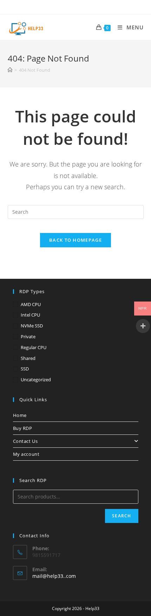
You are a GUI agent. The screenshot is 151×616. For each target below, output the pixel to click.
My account (26, 454)
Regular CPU (33, 347)
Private (28, 336)
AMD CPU (31, 304)
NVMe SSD (32, 326)
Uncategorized (36, 379)
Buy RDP (22, 428)
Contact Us (25, 441)
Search (121, 516)
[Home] (10, 70)
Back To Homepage (75, 240)
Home (20, 415)
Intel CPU (30, 315)
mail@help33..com (54, 576)
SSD (25, 369)
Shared (28, 358)
